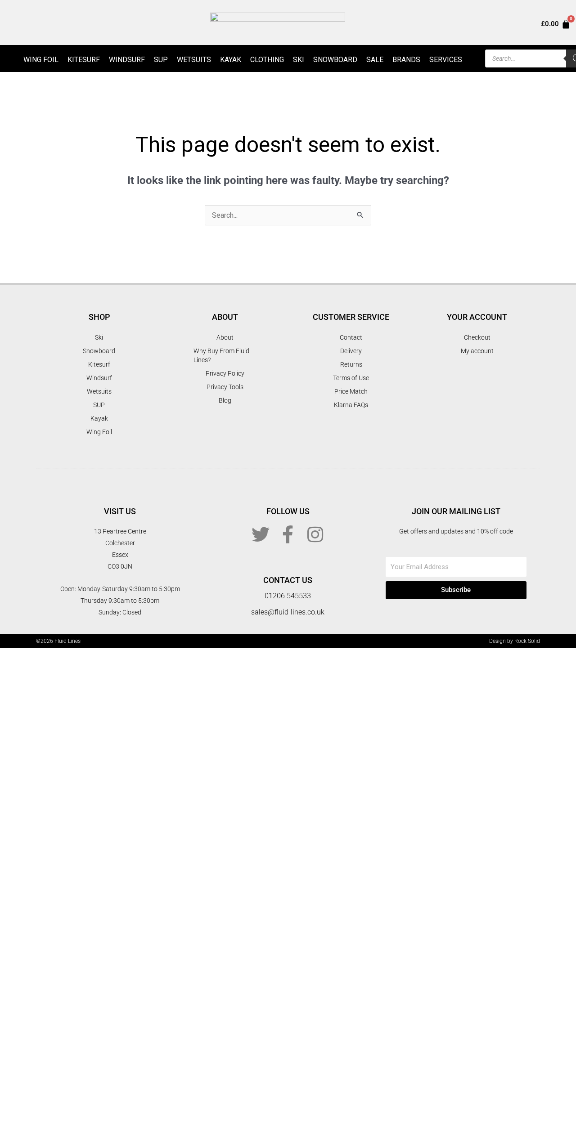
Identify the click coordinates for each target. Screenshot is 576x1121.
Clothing (267, 59)
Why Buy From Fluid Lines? (221, 355)
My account (477, 350)
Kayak (230, 59)
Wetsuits (194, 59)
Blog (225, 400)
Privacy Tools (225, 386)
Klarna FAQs (351, 404)
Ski (298, 59)
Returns (351, 364)
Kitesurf (84, 59)
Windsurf (127, 59)
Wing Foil (40, 59)
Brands (406, 59)
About (225, 337)
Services (445, 59)
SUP (161, 59)
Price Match (351, 391)
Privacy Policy (225, 373)
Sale (374, 59)
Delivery (351, 350)
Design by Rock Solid (514, 641)
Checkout (477, 337)
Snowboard (335, 59)
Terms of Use (351, 377)
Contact (351, 337)
